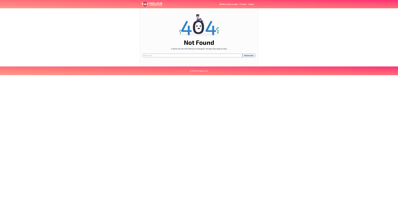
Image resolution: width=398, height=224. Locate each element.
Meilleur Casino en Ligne (228, 4)
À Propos (243, 4)
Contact (251, 4)
